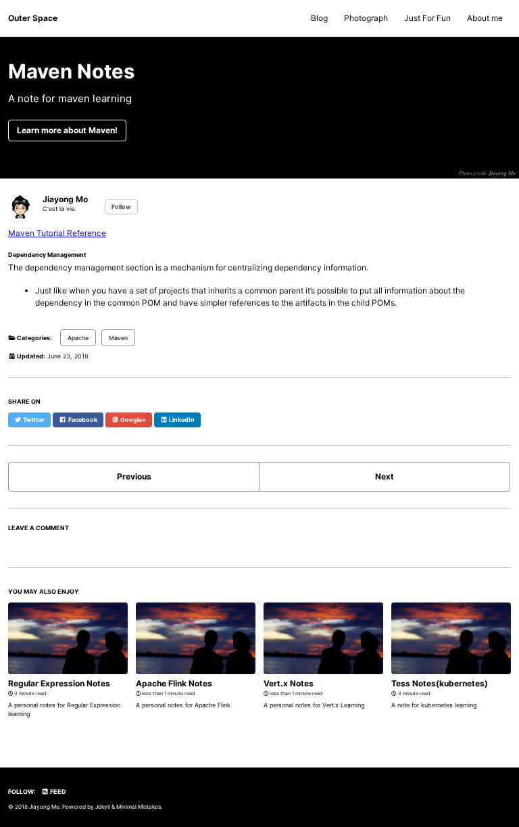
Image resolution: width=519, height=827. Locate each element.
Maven (118, 337)
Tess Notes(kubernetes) (439, 683)
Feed (57, 791)
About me (485, 18)
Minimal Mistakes (138, 806)
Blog (319, 18)
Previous (134, 476)
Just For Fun (427, 18)
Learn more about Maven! (67, 130)
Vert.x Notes (289, 683)
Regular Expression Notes (59, 683)
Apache (78, 337)
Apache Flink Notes (174, 683)
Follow (121, 206)
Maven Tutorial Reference (57, 233)
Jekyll (102, 806)
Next (384, 476)
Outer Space (32, 18)
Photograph (366, 18)
